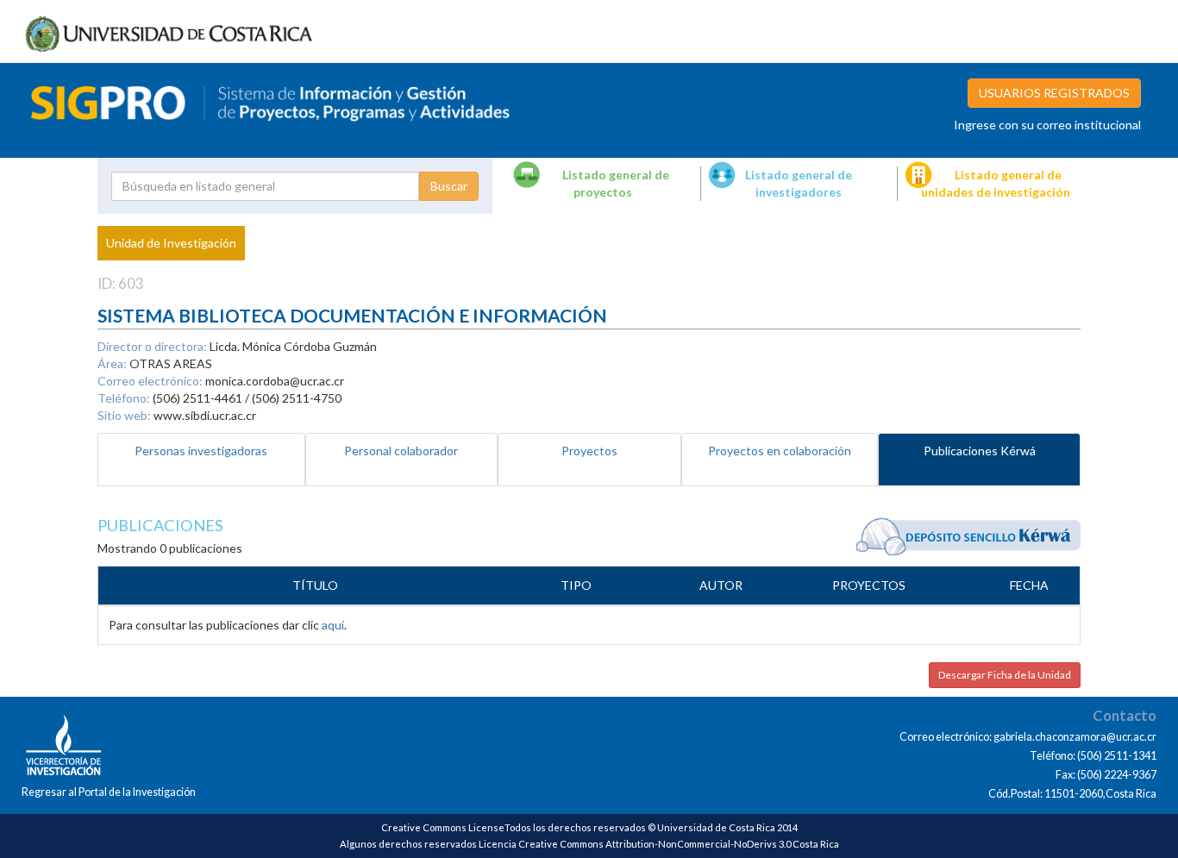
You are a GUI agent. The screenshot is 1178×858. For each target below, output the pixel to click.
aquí (333, 624)
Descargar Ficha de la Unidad (1004, 674)
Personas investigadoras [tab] (201, 450)
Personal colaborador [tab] (401, 450)
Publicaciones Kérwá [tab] (980, 450)
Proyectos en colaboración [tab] (779, 450)
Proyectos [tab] (589, 450)
